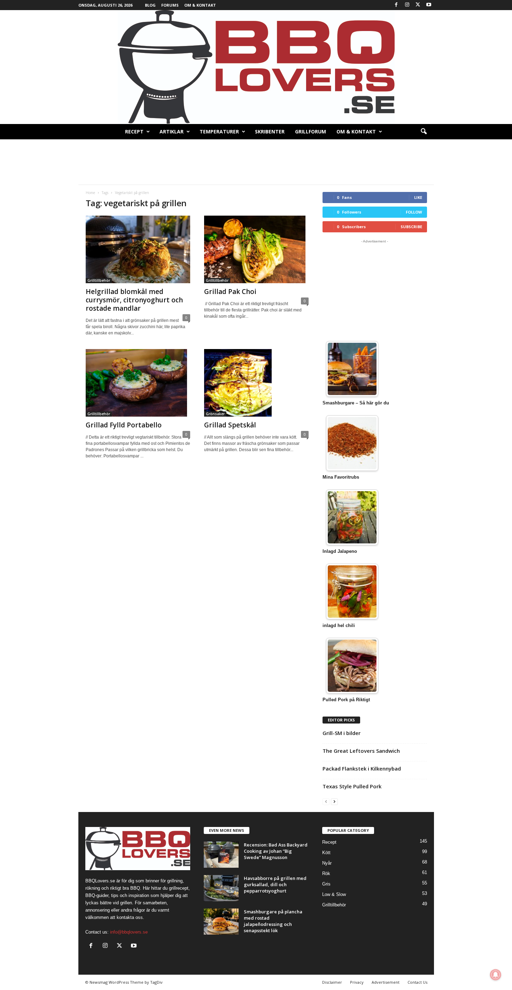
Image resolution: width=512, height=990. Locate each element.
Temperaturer (219, 131)
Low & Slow (334, 894)
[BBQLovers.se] (256, 67)
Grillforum (310, 131)
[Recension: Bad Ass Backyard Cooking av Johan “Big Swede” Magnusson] (221, 855)
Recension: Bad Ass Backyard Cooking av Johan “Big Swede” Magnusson (276, 851)
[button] (423, 131)
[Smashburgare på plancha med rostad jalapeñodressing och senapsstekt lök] (221, 921)
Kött (326, 852)
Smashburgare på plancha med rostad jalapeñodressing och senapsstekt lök (273, 921)
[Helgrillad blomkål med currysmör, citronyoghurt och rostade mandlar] (138, 249)
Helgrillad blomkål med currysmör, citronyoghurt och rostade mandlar (134, 300)
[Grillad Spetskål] (256, 383)
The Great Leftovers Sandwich (361, 750)
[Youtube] (429, 5)
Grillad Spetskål (230, 425)
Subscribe (411, 226)
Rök (326, 873)
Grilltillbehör (98, 280)
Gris (326, 884)
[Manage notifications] (495, 974)
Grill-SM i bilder (341, 732)
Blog (150, 5)
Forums (170, 5)
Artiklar (172, 131)
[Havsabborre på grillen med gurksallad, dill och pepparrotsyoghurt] (221, 888)
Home (90, 192)
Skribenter (270, 131)
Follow (414, 212)
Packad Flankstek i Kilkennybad (362, 768)
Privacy (357, 982)
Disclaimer (332, 982)
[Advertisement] (256, 162)
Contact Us (417, 982)
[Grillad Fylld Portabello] (138, 383)
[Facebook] (396, 5)
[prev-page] (326, 801)
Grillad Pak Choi (230, 291)
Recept (134, 131)
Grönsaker (215, 413)
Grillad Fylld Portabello (124, 425)
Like (418, 197)
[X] (418, 5)
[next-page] (334, 801)
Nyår (327, 863)
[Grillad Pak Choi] (256, 249)
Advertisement (385, 982)
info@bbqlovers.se (129, 932)
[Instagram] (407, 5)
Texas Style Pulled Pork (352, 786)
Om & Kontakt (200, 5)
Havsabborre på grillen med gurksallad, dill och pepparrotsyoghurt (275, 884)
